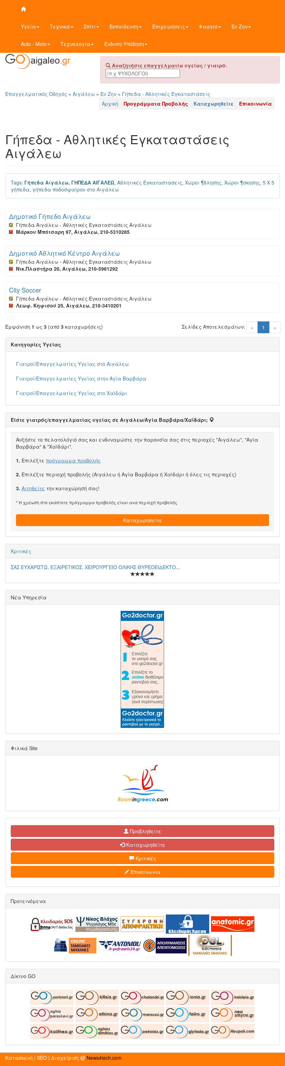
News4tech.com (104, 1057)
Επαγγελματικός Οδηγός (36, 93)
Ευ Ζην (239, 26)
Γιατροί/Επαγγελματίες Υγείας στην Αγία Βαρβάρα (81, 378)
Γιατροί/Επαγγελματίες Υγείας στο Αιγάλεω (72, 363)
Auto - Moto (34, 43)
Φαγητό (208, 26)
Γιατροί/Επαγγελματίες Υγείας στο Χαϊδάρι (71, 393)
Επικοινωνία (145, 871)
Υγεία (28, 26)
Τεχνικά (60, 26)
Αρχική (110, 103)
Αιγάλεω (84, 93)
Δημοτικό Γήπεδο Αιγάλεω (50, 216)
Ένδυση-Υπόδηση (124, 43)
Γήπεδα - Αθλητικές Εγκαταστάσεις (166, 93)
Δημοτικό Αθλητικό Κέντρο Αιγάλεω (64, 252)
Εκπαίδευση (123, 26)
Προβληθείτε (145, 831)
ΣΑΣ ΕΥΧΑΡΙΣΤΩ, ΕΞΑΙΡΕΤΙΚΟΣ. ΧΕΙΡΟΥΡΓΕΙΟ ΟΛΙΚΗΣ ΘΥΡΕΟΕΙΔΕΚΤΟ (93, 567)
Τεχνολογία (75, 43)
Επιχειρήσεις (168, 26)
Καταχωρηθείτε (142, 520)
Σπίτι (90, 26)
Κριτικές (21, 551)
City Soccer (25, 289)
